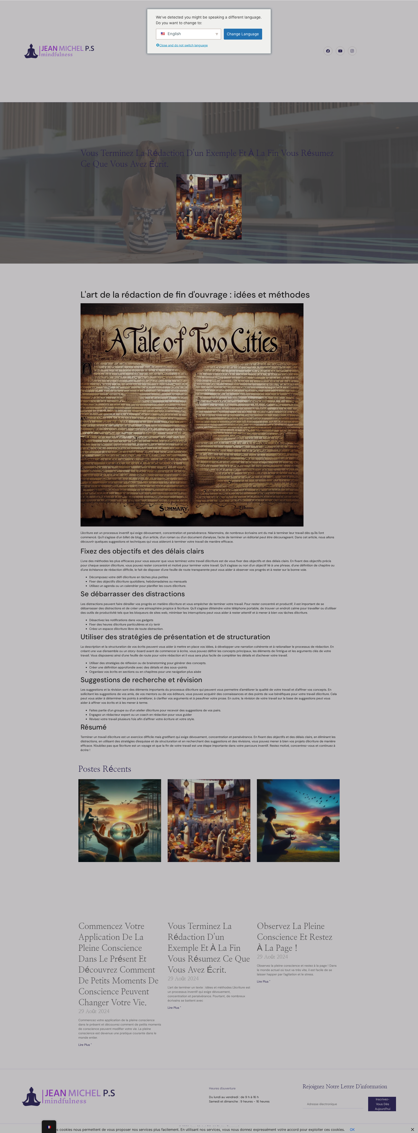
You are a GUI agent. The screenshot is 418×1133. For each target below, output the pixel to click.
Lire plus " (85, 1045)
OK (352, 1129)
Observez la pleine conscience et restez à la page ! (294, 937)
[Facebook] (328, 50)
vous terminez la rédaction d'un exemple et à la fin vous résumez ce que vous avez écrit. (209, 948)
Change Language (243, 34)
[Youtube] (340, 50)
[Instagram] (352, 50)
